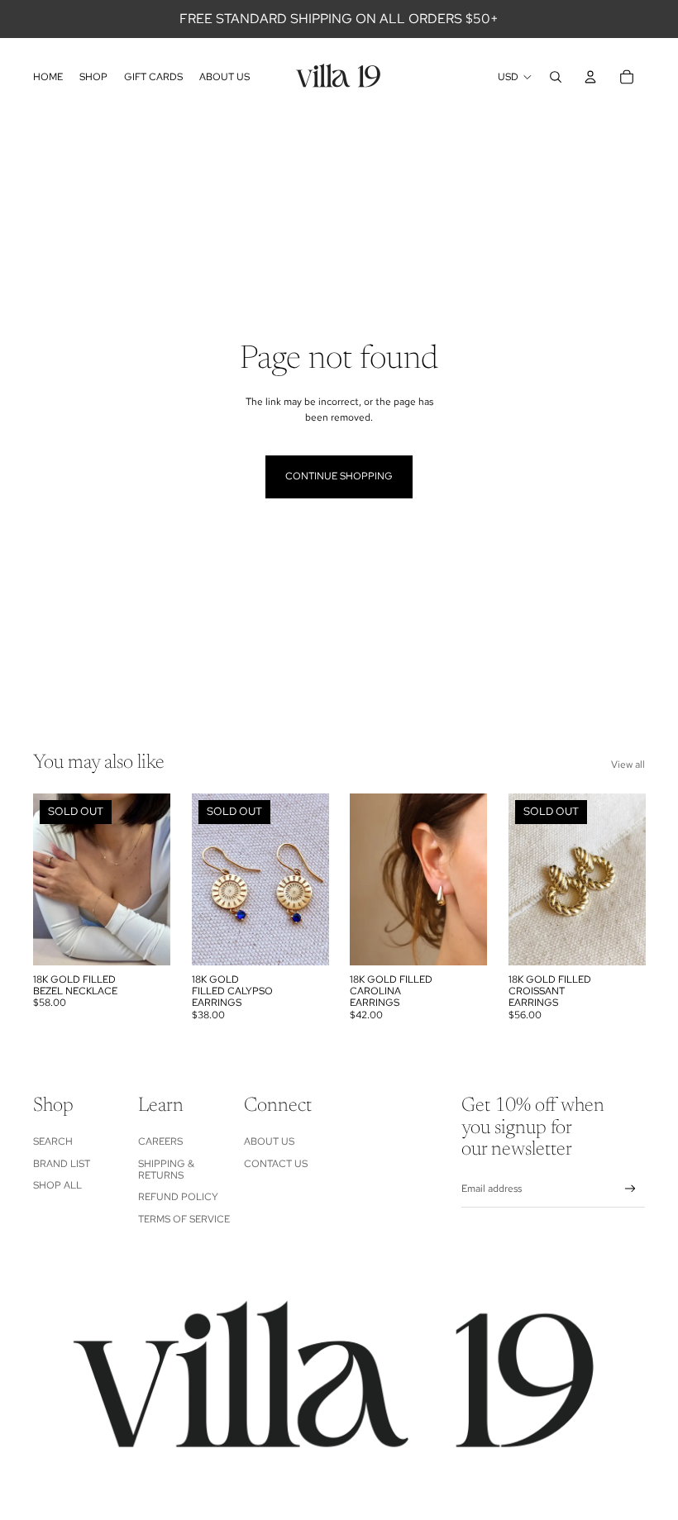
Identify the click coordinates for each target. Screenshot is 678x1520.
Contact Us (276, 1163)
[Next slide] (157, 879)
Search (53, 1141)
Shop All (57, 1185)
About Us (269, 1141)
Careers (160, 1141)
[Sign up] (630, 1189)
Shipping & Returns (166, 1169)
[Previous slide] (46, 879)
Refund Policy (178, 1196)
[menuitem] (48, 77)
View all (628, 764)
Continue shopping (339, 476)
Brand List (61, 1163)
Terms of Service (184, 1219)
